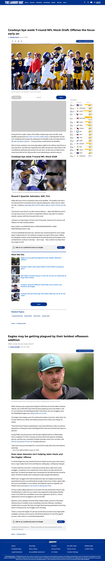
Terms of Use (71, 549)
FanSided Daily (16, 549)
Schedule (39, 2)
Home (13, 323)
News (26, 2)
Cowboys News (21, 534)
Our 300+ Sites (72, 546)
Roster (53, 2)
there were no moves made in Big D (37, 137)
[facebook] (84, 2)
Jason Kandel (15, 347)
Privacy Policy (55, 549)
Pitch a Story (33, 549)
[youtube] (91, 2)
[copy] (21, 41)
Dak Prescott (37, 316)
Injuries (59, 2)
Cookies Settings (72, 552)
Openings (32, 546)
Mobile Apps (89, 546)
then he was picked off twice (20, 441)
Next (61, 97)
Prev (16, 97)
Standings (47, 2)
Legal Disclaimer (16, 552)
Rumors (32, 2)
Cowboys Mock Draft (17, 316)
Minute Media (11, 556)
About (13, 546)
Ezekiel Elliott (28, 316)
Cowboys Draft (21, 323)
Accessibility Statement (37, 552)
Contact (54, 546)
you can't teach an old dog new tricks (39, 486)
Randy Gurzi (14, 37)
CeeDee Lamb (45, 316)
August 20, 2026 (34, 450)
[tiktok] (94, 2)
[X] (88, 2)
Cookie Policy (89, 549)
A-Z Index (54, 552)
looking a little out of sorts (37, 413)
